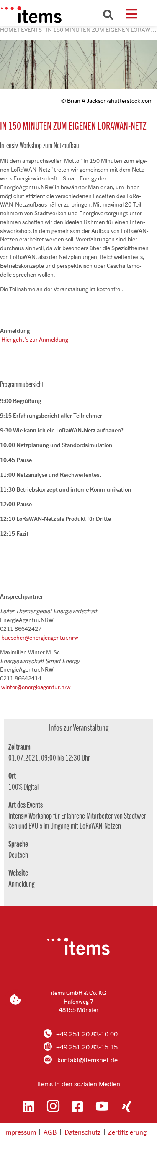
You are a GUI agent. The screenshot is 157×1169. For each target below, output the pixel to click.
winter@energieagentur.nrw (36, 686)
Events (31, 29)
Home (8, 29)
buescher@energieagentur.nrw (39, 637)
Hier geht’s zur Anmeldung (34, 339)
